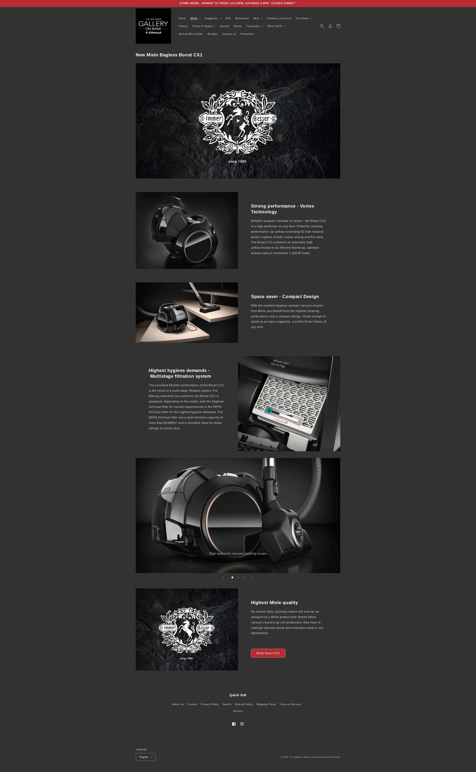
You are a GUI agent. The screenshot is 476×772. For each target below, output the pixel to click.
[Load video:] (238, 121)
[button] (195, 18)
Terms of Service (290, 704)
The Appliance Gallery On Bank (304, 757)
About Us (178, 704)
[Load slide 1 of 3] (232, 577)
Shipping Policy (266, 704)
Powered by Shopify (330, 757)
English (144, 757)
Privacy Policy (210, 704)
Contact (192, 704)
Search (226, 704)
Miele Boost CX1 (268, 653)
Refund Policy (244, 704)
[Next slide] (253, 577)
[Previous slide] (223, 577)
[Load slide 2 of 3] (238, 577)
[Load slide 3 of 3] (243, 577)
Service (238, 710)
